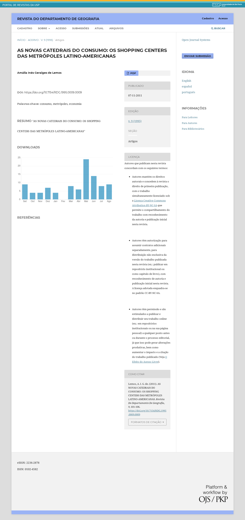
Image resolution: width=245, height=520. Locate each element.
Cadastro (24, 28)
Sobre (43, 28)
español (187, 86)
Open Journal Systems (196, 40)
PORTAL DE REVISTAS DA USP (21, 5)
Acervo (33, 39)
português (188, 92)
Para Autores (189, 123)
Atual (99, 28)
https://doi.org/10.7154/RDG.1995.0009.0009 (53, 92)
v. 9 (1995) (47, 39)
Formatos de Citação (146, 422)
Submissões (80, 28)
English (186, 80)
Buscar (219, 28)
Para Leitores (190, 117)
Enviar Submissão (197, 55)
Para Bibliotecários (193, 128)
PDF (133, 73)
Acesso (61, 28)
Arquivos (116, 28)
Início (21, 39)
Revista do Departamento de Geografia (58, 19)
